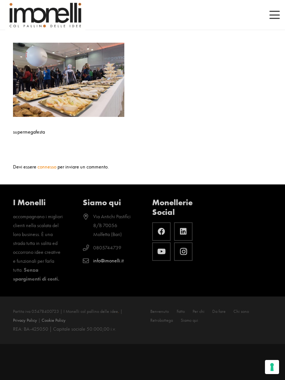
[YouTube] (161, 251)
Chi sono (241, 311)
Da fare (219, 311)
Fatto (181, 311)
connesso (46, 167)
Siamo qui (189, 320)
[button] (274, 15)
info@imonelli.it (108, 261)
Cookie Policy (54, 320)
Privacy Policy (25, 320)
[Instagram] (183, 251)
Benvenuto (159, 311)
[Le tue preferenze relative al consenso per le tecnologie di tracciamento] (272, 367)
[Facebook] (161, 231)
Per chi (198, 311)
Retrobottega (161, 320)
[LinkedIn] (183, 231)
